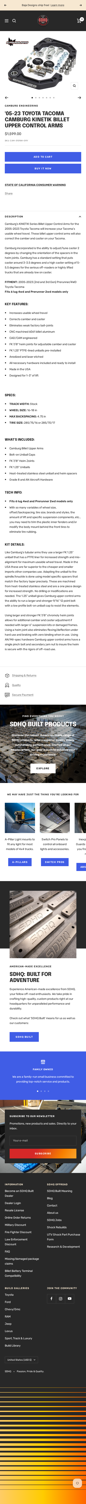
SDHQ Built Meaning (59, 1191)
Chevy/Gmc (12, 1309)
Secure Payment (22, 695)
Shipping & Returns (24, 675)
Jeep (8, 1324)
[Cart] (79, 21)
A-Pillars (20, 862)
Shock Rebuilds (57, 1227)
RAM (8, 1316)
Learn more (57, 5)
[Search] (14, 21)
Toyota (9, 1294)
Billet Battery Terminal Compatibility (19, 1273)
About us (52, 1213)
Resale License (14, 1210)
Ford (8, 1302)
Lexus (9, 1331)
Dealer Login (13, 1203)
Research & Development (63, 1246)
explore (43, 768)
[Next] (79, 97)
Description (14, 216)
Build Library (13, 1345)
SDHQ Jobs (54, 1220)
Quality (16, 685)
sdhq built (24, 1037)
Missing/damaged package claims (22, 1261)
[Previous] (6, 97)
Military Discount (15, 1225)
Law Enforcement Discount (16, 1242)
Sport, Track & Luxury (18, 1338)
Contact (52, 1205)
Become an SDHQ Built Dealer (19, 1193)
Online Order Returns (18, 1217)
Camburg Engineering (21, 105)
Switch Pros (55, 862)
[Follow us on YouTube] (69, 1298)
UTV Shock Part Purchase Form (63, 1237)
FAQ (7, 1251)
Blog (50, 1198)
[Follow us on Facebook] (51, 1298)
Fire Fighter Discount (18, 1232)
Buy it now (43, 168)
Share (9, 193)
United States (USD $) (19, 1359)
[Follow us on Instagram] (60, 1298)
